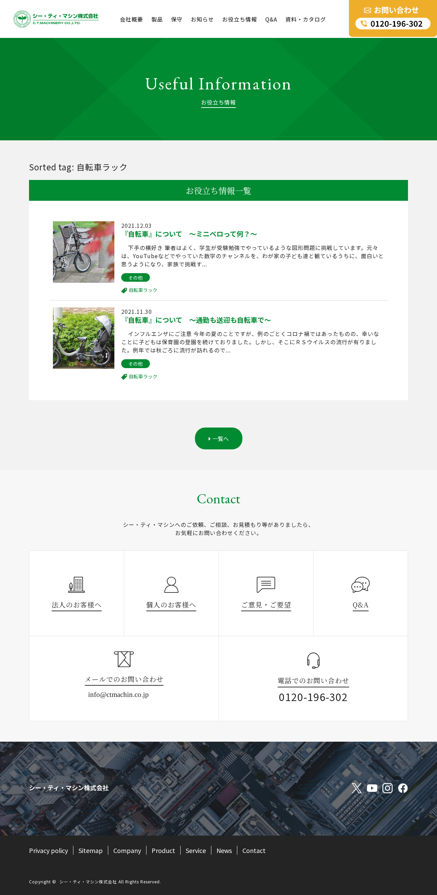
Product (163, 850)
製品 (157, 19)
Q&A (271, 19)
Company (127, 850)
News (224, 850)
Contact (254, 850)
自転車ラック (143, 289)
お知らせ (202, 19)
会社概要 (131, 19)
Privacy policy (48, 850)
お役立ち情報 (239, 19)
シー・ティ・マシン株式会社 (88, 881)
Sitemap (91, 850)
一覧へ (220, 438)
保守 (177, 19)
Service (196, 850)
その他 (135, 277)
